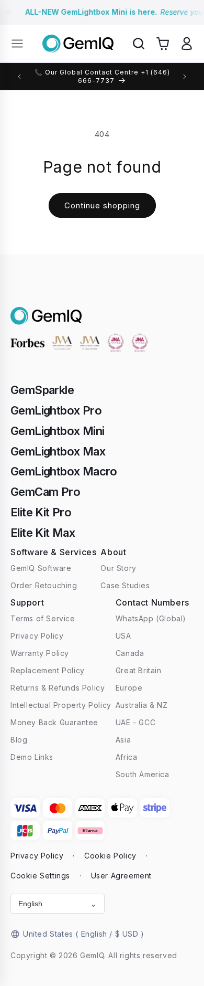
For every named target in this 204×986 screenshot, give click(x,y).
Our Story (118, 568)
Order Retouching (43, 585)
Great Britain (139, 670)
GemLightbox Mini (57, 431)
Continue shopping (102, 205)
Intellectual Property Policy (60, 705)
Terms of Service (42, 618)
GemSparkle (42, 390)
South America (142, 774)
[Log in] (187, 43)
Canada (130, 653)
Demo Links (31, 756)
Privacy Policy (36, 635)
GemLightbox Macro (63, 471)
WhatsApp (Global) (151, 618)
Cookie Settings (40, 875)
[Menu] (17, 43)
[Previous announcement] (19, 76)
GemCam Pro (45, 492)
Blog (18, 739)
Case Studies (125, 585)
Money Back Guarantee (54, 722)
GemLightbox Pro (55, 410)
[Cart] (162, 43)
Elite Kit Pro (40, 512)
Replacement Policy (47, 670)
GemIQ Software (40, 568)
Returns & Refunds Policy (57, 687)
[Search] (138, 43)
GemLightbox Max (57, 451)
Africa (127, 756)
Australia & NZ (141, 705)
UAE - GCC (135, 722)
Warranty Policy (39, 653)
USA (123, 635)
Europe (129, 687)
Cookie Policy (110, 855)
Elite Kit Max (42, 532)
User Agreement (121, 875)
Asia (123, 739)
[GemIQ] (78, 44)
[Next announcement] (184, 76)
